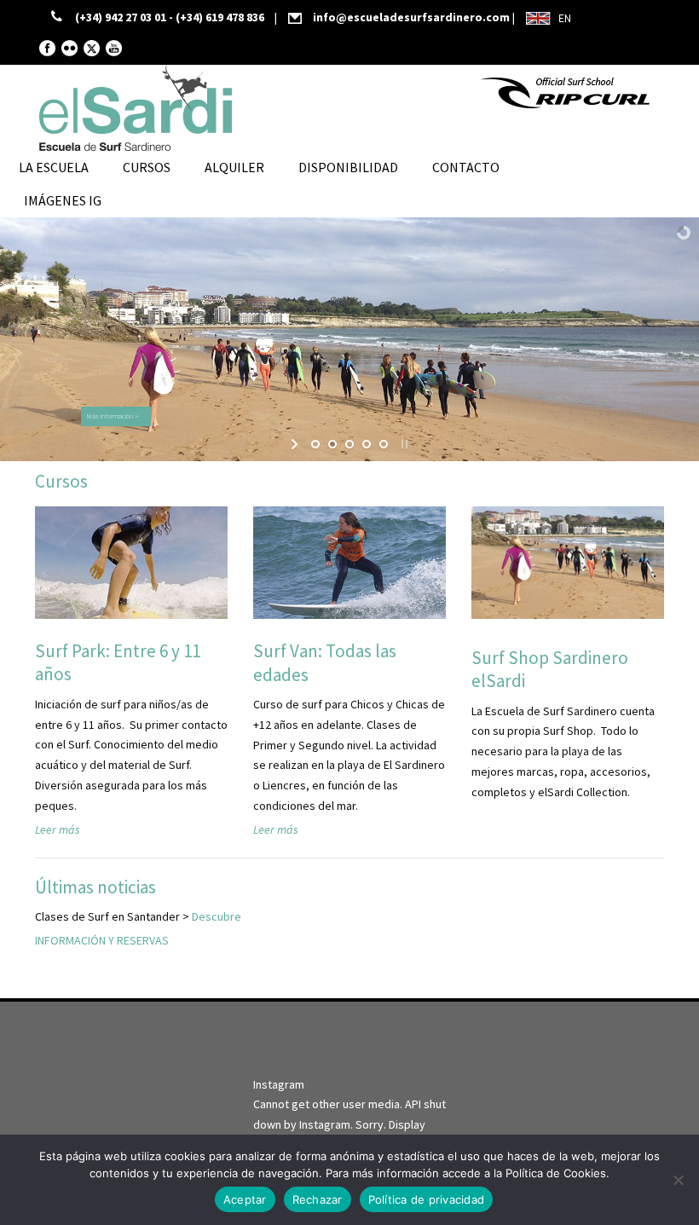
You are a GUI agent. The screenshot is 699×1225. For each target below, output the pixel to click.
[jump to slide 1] (315, 444)
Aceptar (245, 1199)
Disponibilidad (348, 167)
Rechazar (317, 1199)
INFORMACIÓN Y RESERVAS (102, 940)
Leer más (57, 829)
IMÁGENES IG (62, 200)
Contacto (466, 167)
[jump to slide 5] (383, 444)
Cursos (146, 167)
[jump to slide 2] (332, 444)
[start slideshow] (296, 444)
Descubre (216, 916)
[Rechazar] (677, 1179)
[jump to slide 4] (366, 444)
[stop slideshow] (402, 444)
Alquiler (234, 167)
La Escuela (54, 167)
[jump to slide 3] (349, 444)
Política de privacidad (426, 1199)
